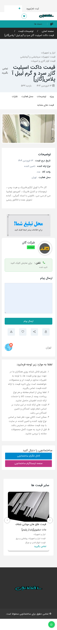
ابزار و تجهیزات (48, 53)
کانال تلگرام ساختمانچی (28, 456)
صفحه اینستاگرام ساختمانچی (28, 463)
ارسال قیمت (11, 8)
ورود (28, 8)
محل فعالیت (27, 96)
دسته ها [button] (38, 24)
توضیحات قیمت (25, 31)
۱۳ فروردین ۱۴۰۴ (44, 86)
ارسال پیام (28, 321)
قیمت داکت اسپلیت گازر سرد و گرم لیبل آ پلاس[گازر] (29, 35)
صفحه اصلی (47, 31)
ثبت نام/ (35, 8)
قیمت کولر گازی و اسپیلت (43, 61)
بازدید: (26, 86)
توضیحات (41, 96)
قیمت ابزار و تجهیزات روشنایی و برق (30, 538)
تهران (48, 348)
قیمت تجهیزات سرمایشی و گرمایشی (37, 57)
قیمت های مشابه (45, 105)
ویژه (52, 96)
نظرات (15, 96)
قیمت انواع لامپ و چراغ (35, 542)
